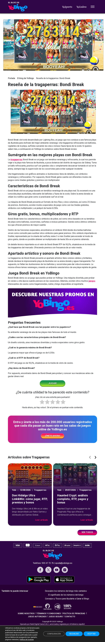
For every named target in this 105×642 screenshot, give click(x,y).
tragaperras (16, 159)
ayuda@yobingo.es (63, 563)
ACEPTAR (91, 634)
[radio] (42, 402)
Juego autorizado (37, 617)
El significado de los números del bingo (65, 595)
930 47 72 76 (48, 563)
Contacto (70, 617)
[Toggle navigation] (92, 7)
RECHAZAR (74, 634)
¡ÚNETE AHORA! (52, 436)
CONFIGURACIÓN (54, 634)
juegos (92, 281)
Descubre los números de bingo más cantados (66, 591)
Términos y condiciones (49, 613)
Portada (11, 78)
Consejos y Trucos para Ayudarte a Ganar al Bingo (67, 598)
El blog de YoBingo (25, 78)
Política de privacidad (74, 613)
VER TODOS (87, 532)
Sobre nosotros (26, 613)
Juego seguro (56, 617)
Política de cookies (27, 639)
